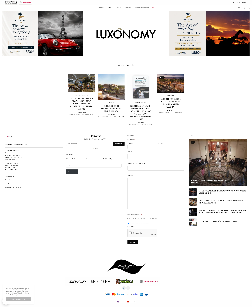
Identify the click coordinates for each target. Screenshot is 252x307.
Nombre (131, 140)
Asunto (131, 175)
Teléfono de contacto (137, 163)
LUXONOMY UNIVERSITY (240, 2)
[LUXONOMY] (126, 33)
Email (130, 151)
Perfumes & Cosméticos (82, 95)
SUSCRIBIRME (118, 143)
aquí (16, 294)
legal (96, 148)
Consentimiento (134, 214)
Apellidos (160, 143)
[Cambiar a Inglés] (153, 8)
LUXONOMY (141, 122)
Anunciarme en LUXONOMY (13, 187)
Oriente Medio (170, 95)
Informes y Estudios (140, 102)
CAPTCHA (130, 226)
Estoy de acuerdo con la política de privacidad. (143, 218)
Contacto (7, 180)
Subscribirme (72, 172)
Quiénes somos (9, 176)
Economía (111, 102)
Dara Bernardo (82, 112)
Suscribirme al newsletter (12, 184)
